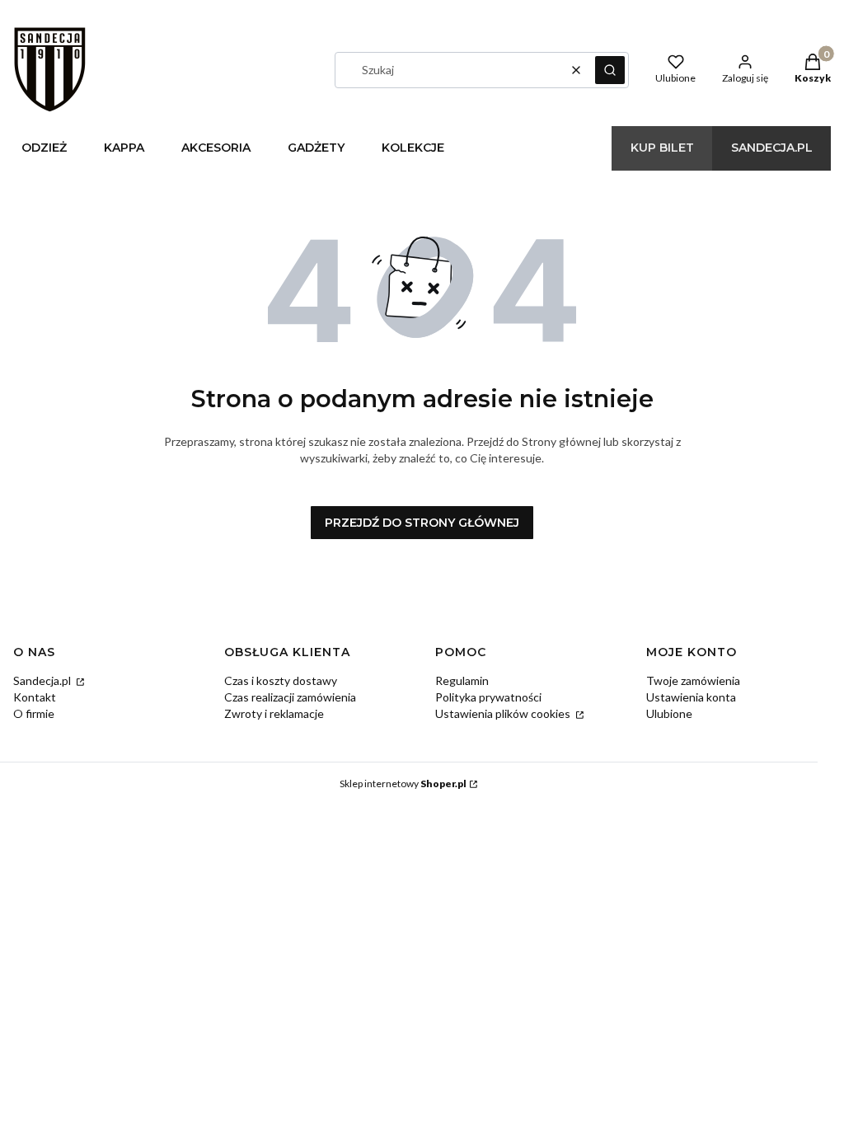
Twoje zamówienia (693, 680)
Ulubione (669, 713)
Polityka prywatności (488, 697)
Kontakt (34, 697)
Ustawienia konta (691, 697)
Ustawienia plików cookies (504, 713)
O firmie (33, 713)
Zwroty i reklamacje (274, 713)
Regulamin (462, 680)
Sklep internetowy (403, 783)
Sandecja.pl (43, 680)
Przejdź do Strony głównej (422, 522)
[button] (610, 70)
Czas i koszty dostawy (280, 680)
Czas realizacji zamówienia (290, 697)
